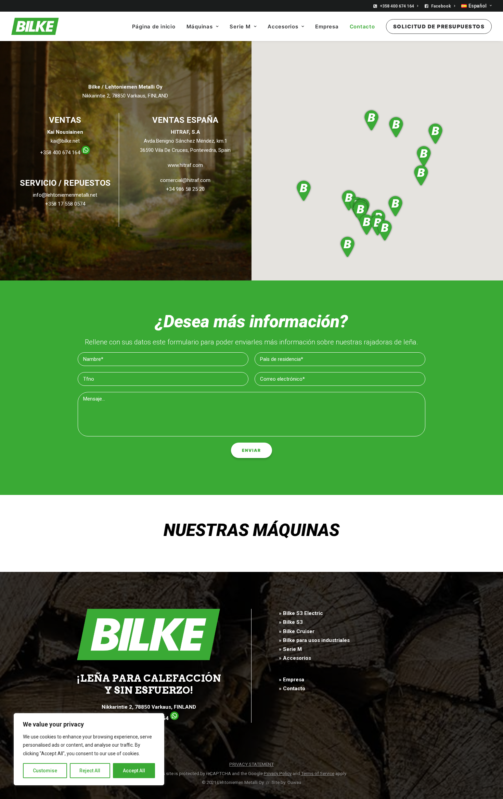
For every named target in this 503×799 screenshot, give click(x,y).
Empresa (326, 26)
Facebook (441, 6)
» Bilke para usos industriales (314, 640)
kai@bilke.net (65, 141)
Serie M (240, 26)
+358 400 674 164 (397, 6)
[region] (89, 749)
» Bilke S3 (291, 622)
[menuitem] (397, 6)
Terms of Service (317, 773)
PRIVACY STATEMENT (251, 764)
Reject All (89, 770)
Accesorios (283, 26)
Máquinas (199, 26)
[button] (360, 211)
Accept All (134, 770)
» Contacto (292, 688)
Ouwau (294, 782)
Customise (45, 770)
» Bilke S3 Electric (301, 613)
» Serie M (290, 649)
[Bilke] (35, 26)
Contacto (362, 26)
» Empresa (291, 680)
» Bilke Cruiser (296, 631)
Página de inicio (154, 26)
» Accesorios (295, 658)
